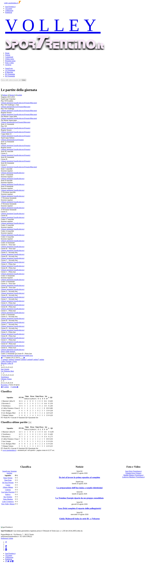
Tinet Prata (8, 480)
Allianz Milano (8, 487)
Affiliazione (9, 10)
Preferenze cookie (7, 538)
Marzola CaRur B (7, 363)
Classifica (16, 103)
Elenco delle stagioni (8, 351)
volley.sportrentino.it (11, 3)
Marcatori (33, 103)
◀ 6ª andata (5, 387)
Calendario (9, 103)
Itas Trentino (8, 497)
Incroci (22, 103)
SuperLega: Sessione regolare (9, 472)
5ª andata (29, 359)
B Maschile (9, 72)
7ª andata (41, 359)
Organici (27, 103)
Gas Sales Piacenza (7, 492)
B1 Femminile (10, 74)
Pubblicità (8, 12)
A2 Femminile (10, 70)
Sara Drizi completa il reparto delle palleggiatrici (79, 508)
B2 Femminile (10, 76)
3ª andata (16, 359)
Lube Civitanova (8, 501)
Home (7, 53)
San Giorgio (5, 369)
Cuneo (8, 485)
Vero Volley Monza (7, 504)
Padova (7, 494)
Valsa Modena (8, 499)
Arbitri (26, 355)
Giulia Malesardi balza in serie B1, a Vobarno (79, 518)
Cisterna (8, 490)
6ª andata (35, 359)
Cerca (31, 355)
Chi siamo (8, 8)
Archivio (8, 65)
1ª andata (4, 359)
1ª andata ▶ (14, 387)
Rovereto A (5, 385)
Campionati (9, 57)
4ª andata (22, 359)
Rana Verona (7, 478)
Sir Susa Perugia (8, 482)
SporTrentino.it (10, 7)
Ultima (3, 103)
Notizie (7, 55)
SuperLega (9, 68)
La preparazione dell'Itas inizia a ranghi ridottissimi (80, 488)
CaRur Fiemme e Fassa (9, 361)
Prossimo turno (10, 61)
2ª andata (10, 359)
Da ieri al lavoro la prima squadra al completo (79, 477)
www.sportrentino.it (9, 450)
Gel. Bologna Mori (7, 371)
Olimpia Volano (6, 379)
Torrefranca (5, 377)
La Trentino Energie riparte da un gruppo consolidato (79, 498)
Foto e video (9, 63)
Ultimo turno (9, 59)
